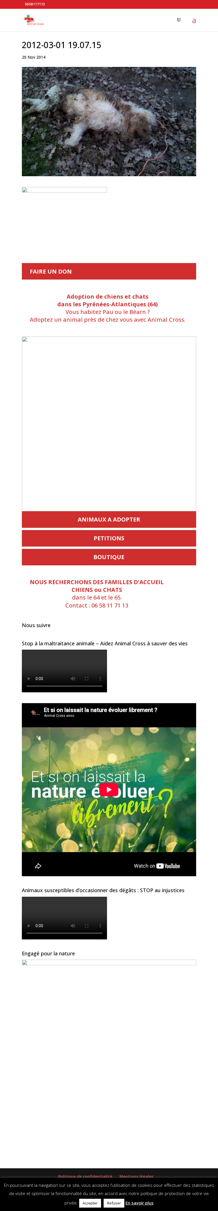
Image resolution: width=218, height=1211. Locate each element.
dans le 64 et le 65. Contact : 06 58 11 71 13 (97, 593)
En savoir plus (139, 1203)
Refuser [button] (114, 1203)
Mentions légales (136, 1176)
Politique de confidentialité (85, 1176)
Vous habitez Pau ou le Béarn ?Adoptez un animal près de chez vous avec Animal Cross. (107, 308)
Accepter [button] (90, 1203)
